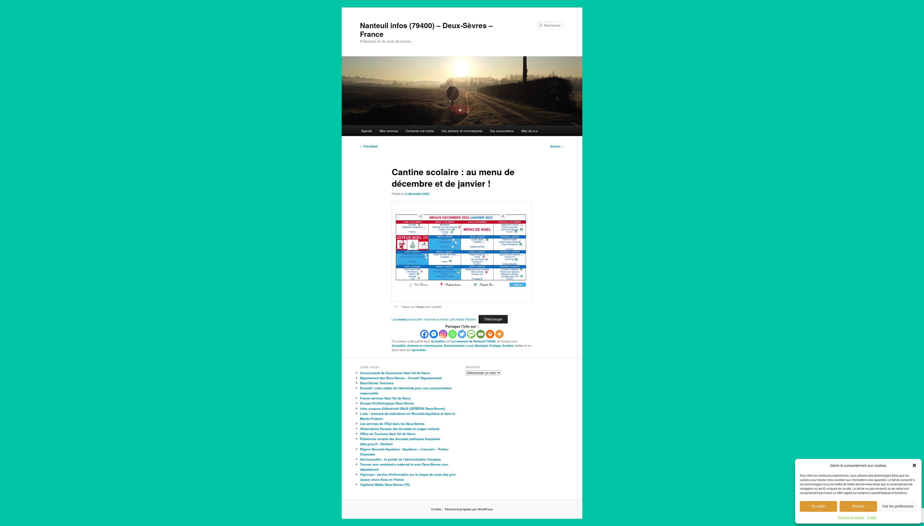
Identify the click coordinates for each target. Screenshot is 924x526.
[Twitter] (462, 334)
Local (470, 345)
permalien (419, 350)
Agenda (366, 130)
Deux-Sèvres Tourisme (376, 383)
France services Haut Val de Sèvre (385, 398)
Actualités (438, 341)
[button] (914, 465)
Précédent (369, 146)
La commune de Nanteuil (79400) (473, 341)
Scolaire (508, 345)
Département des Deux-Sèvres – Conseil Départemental (401, 378)
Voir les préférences (898, 506)
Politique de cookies (851, 517)
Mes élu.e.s (529, 130)
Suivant (557, 146)
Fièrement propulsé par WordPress (469, 509)
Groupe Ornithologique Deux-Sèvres (387, 403)
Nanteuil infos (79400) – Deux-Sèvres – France (426, 29)
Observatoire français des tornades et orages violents (399, 428)
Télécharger (493, 318)
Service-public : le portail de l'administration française (400, 459)
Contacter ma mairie (420, 130)
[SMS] (471, 334)
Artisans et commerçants (424, 345)
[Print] (490, 334)
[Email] (480, 334)
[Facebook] (424, 334)
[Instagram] (443, 334)
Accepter (818, 506)
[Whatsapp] (452, 334)
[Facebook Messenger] (434, 334)
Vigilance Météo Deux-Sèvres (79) (385, 484)
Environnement (454, 345)
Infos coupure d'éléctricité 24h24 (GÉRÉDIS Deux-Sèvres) (402, 408)
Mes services (388, 130)
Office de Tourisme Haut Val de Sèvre (387, 433)
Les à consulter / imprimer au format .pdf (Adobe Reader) (434, 319)
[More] (499, 334)
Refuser (858, 506)
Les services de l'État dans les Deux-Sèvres (392, 423)
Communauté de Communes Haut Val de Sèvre (395, 373)
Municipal (481, 345)
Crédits (871, 517)
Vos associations (502, 130)
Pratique (495, 345)
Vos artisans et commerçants (462, 130)
